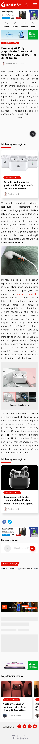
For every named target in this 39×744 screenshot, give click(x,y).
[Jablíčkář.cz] (11, 4)
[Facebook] (19, 726)
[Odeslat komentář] (32, 548)
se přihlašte (26, 553)
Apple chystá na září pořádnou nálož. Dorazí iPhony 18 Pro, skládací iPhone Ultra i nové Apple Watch (16, 707)
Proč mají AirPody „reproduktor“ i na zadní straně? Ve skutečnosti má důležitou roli (18, 53)
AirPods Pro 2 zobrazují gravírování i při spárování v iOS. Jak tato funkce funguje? (18, 185)
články (12, 676)
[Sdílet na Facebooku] (3, 521)
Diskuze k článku (9, 540)
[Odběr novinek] (26, 5)
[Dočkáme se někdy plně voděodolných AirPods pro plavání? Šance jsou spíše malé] (19, 477)
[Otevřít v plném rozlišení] (19, 261)
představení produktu (26, 294)
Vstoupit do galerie (18, 405)
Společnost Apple (9, 43)
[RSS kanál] (35, 726)
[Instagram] (30, 726)
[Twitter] (24, 726)
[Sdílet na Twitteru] (9, 521)
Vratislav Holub (11, 63)
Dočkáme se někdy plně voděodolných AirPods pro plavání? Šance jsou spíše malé (17, 500)
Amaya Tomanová (14, 715)
